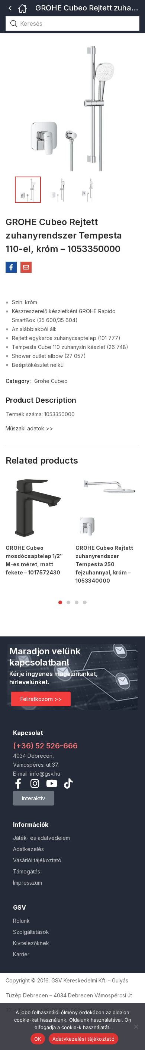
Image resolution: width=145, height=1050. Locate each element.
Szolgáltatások (31, 932)
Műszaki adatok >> (29, 428)
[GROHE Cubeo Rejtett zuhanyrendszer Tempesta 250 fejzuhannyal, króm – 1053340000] (107, 508)
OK (37, 1039)
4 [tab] (85, 602)
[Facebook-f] (18, 783)
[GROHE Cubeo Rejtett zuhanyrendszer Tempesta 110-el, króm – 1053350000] (11, 267)
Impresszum (27, 882)
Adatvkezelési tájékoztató (83, 1039)
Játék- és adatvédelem (41, 838)
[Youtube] (51, 783)
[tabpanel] (37, 529)
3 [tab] (76, 602)
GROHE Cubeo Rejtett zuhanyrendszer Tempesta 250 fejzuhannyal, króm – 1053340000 (104, 564)
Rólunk (21, 920)
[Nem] (135, 1026)
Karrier (21, 954)
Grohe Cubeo (51, 381)
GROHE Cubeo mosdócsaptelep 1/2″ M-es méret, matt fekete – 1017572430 (34, 560)
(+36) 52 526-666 (45, 745)
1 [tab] (60, 602)
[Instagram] (35, 783)
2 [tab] (68, 602)
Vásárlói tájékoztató (37, 860)
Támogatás (26, 871)
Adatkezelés (28, 849)
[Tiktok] (68, 783)
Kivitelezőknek (31, 943)
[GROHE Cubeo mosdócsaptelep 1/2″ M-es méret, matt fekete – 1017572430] (38, 508)
